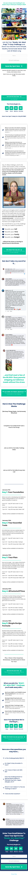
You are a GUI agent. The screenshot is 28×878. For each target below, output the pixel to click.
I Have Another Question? (12, 794)
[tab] (14, 758)
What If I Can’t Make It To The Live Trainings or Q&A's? (15, 787)
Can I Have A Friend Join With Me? (13, 770)
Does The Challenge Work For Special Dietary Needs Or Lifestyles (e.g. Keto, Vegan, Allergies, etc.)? (13, 779)
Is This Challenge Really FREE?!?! (14, 758)
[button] (14, 66)
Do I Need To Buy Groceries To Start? (13, 764)
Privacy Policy (14, 874)
